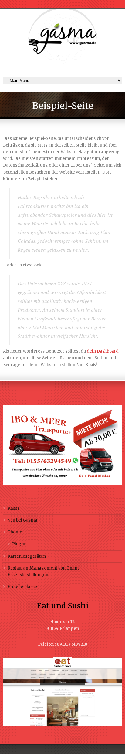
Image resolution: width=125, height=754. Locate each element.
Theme (15, 532)
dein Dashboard (103, 351)
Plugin (18, 543)
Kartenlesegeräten (27, 556)
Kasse (14, 508)
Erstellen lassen (24, 586)
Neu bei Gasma (22, 520)
